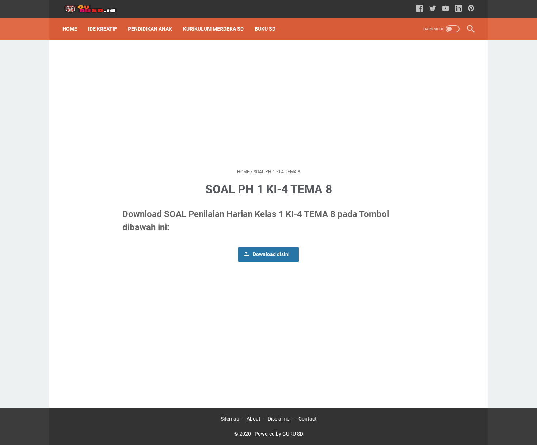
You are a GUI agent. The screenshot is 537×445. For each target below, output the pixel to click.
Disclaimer (279, 419)
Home (69, 29)
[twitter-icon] (432, 9)
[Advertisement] (268, 104)
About (253, 419)
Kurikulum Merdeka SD (213, 29)
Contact (307, 419)
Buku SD (265, 29)
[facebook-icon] (419, 9)
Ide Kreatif (102, 29)
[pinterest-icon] (471, 9)
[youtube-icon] (445, 9)
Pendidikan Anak (150, 29)
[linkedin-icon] (458, 9)
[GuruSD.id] (94, 9)
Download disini (271, 254)
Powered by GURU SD (279, 434)
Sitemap (230, 419)
